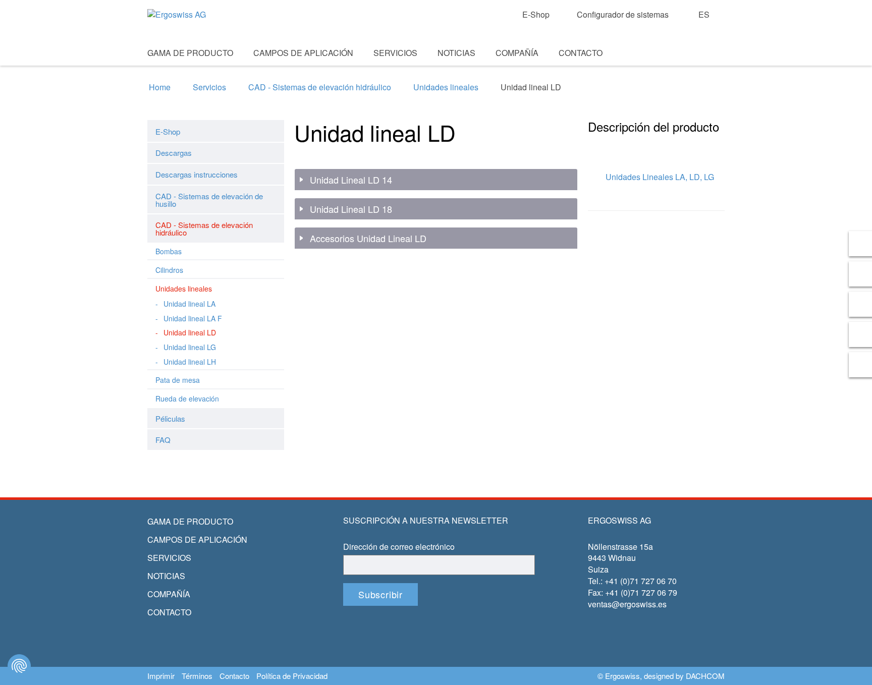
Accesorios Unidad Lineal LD (368, 239)
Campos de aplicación (303, 53)
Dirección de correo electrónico (399, 546)
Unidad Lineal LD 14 (351, 180)
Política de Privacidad (292, 676)
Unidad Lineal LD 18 (351, 209)
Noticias (456, 53)
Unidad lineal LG (190, 347)
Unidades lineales (445, 87)
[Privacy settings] (19, 665)
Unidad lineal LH (190, 362)
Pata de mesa (177, 380)
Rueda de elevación (187, 398)
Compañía (517, 53)
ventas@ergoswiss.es (627, 604)
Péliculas (170, 418)
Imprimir (161, 676)
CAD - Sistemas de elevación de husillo (209, 200)
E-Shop (536, 14)
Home (160, 87)
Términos (197, 676)
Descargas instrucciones (196, 174)
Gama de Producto (190, 53)
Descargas (173, 152)
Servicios (395, 53)
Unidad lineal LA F (193, 318)
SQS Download (699, 66)
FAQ (163, 439)
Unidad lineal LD (190, 332)
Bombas (168, 251)
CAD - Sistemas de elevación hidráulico (319, 87)
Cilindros (169, 270)
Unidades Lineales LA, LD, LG (660, 177)
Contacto (581, 53)
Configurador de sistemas (623, 14)
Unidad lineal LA (189, 304)
